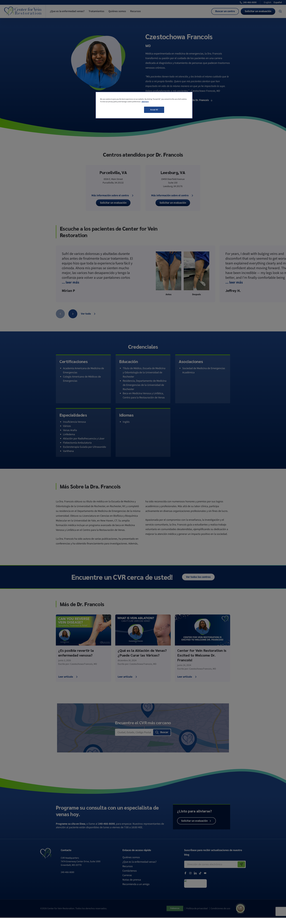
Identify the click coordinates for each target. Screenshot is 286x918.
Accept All (154, 109)
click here (145, 101)
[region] (144, 105)
